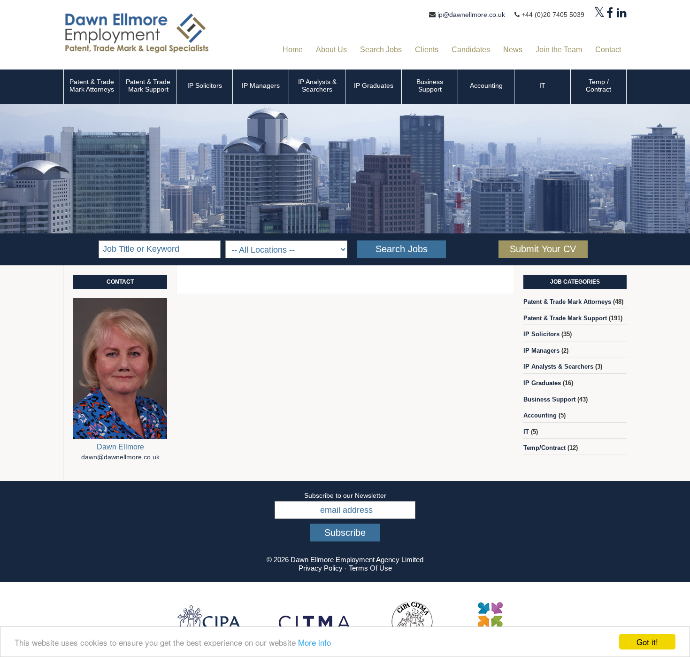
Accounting (486, 85)
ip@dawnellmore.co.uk (471, 14)
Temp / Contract (598, 85)
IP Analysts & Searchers (317, 85)
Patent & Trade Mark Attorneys (91, 85)
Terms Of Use (370, 568)
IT (542, 85)
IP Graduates (373, 85)
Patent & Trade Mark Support (148, 85)
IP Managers (261, 85)
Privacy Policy (321, 568)
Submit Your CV (543, 249)
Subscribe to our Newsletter (345, 495)
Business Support (429, 85)
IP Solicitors (204, 85)
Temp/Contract (544, 447)
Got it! (647, 642)
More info (314, 642)
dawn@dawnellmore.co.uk (120, 457)
